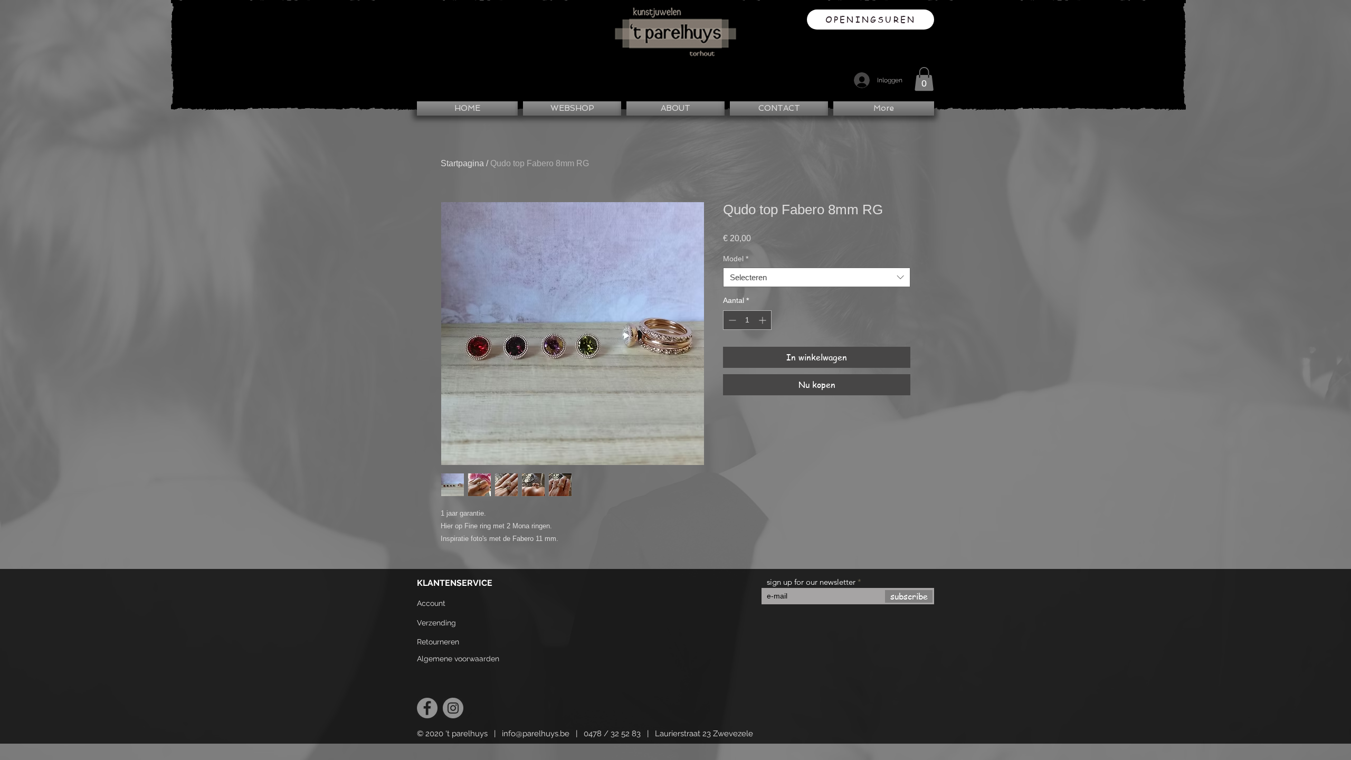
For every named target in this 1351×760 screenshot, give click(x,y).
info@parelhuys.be (535, 733)
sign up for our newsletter (811, 582)
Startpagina (462, 163)
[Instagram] (453, 708)
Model (735, 258)
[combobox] (816, 278)
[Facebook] (427, 708)
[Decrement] (731, 320)
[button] (924, 79)
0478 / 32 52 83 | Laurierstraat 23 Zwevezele (668, 733)
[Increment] (763, 320)
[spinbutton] (747, 320)
